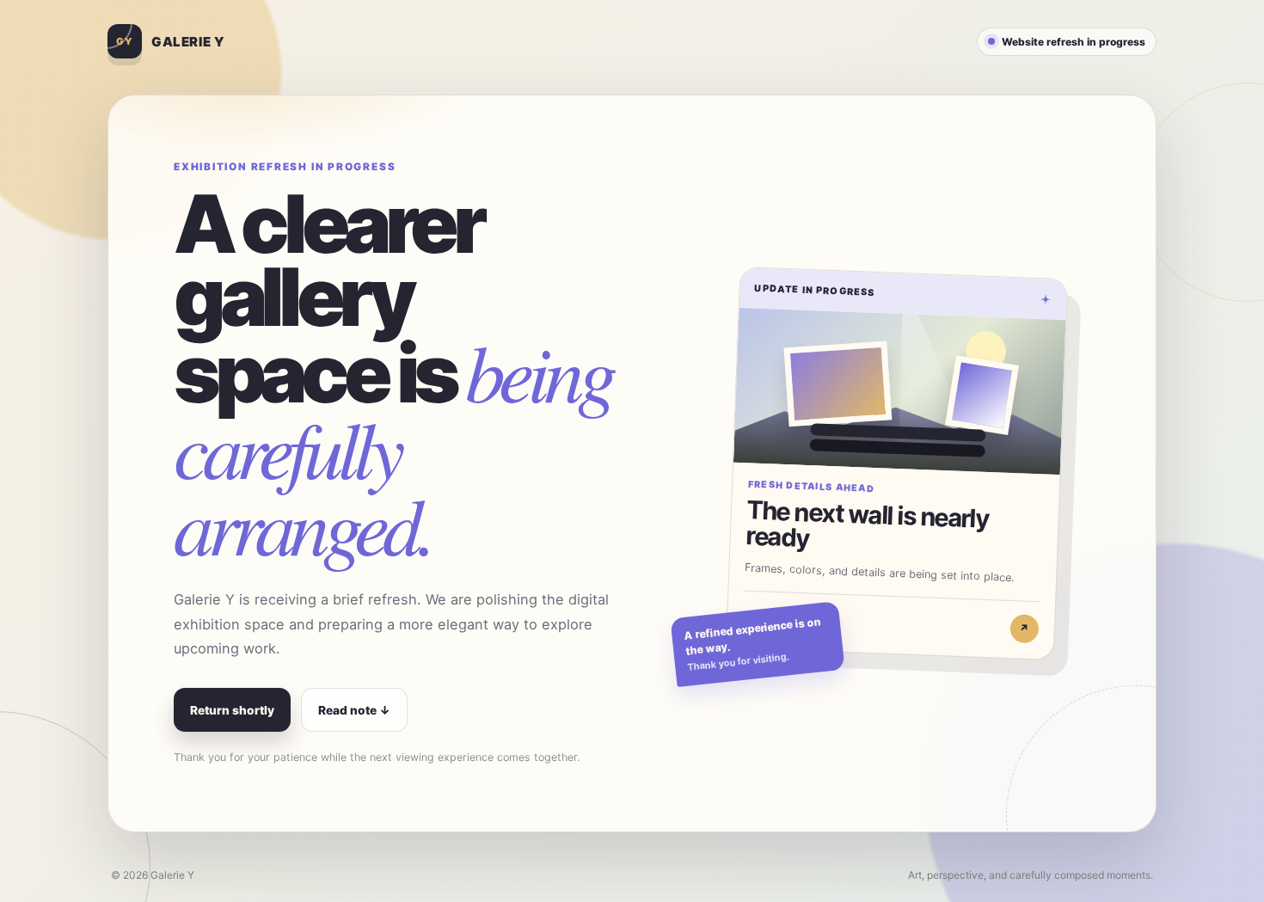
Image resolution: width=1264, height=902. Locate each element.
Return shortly (232, 710)
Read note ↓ (354, 710)
